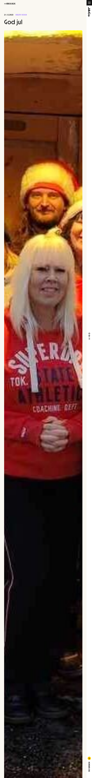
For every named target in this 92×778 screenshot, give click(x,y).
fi (89, 338)
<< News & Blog (9, 3)
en (89, 335)
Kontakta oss (89, 766)
